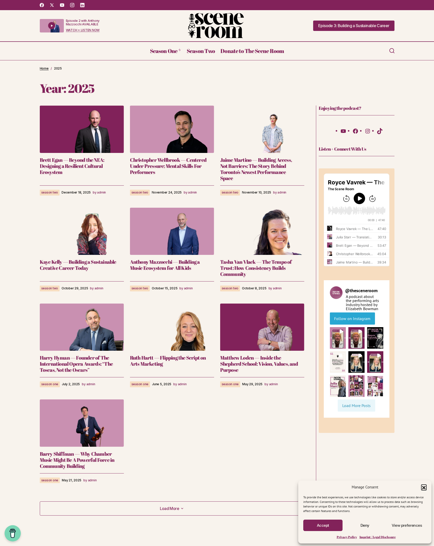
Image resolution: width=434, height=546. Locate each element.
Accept (323, 525)
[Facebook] (355, 130)
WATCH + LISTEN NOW (83, 30)
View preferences (407, 525)
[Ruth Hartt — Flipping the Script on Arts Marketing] (172, 327)
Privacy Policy (347, 537)
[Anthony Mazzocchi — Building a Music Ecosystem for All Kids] (172, 231)
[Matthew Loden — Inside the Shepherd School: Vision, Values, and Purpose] (262, 327)
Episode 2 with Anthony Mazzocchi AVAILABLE (83, 22)
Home (44, 68)
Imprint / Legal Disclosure (378, 537)
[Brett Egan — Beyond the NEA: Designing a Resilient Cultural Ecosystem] (82, 129)
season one (50, 384)
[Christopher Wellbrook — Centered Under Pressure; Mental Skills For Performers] (172, 129)
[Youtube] (343, 130)
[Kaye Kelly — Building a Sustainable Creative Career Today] (82, 231)
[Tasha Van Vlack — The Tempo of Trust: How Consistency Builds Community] (262, 231)
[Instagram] (368, 130)
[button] (423, 487)
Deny (365, 525)
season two (49, 192)
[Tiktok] (380, 130)
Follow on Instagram (352, 318)
